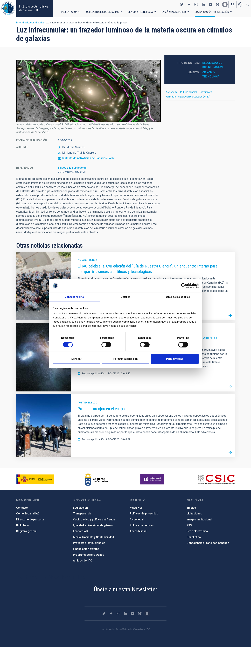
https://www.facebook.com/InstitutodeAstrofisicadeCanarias (189, 4)
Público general (188, 92)
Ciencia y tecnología (140, 12)
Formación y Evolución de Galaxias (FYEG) (188, 96)
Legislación (80, 507)
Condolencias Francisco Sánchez (208, 543)
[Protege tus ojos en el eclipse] (230, 452)
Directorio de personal (30, 519)
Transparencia (82, 513)
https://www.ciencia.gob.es (35, 479)
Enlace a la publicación (72, 167)
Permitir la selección (125, 358)
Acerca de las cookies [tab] (177, 297)
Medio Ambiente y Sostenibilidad (93, 537)
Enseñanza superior (174, 12)
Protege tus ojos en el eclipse (102, 408)
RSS (189, 525)
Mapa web (136, 507)
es (232, 4)
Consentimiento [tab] (74, 297)
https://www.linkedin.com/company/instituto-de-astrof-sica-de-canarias (203, 4)
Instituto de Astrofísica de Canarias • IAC (33, 8)
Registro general (26, 531)
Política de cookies (142, 525)
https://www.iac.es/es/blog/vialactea (224, 4)
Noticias (40, 22)
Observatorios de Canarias (102, 12)
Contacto (22, 507)
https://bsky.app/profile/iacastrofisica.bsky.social (217, 4)
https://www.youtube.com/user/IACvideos (210, 4)
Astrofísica (172, 92)
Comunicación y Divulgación (212, 12)
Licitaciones (194, 513)
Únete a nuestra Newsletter (125, 589)
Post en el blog (87, 402)
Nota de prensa (87, 260)
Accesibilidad (138, 531)
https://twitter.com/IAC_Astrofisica (181, 4)
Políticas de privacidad (144, 513)
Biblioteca (22, 525)
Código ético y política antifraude (94, 519)
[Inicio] (8, 8)
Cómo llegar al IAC (28, 513)
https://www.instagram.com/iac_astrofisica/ (196, 4)
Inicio (19, 22)
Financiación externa (86, 549)
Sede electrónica (197, 531)
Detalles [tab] (125, 297)
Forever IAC (80, 531)
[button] (88, 91)
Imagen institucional (199, 519)
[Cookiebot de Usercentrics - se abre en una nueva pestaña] (184, 285)
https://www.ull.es (152, 479)
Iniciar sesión (240, 4)
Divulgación (28, 22)
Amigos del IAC (82, 560)
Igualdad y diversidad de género (93, 525)
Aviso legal (137, 519)
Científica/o (206, 92)
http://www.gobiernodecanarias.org (96, 479)
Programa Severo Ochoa (88, 554)
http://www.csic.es (216, 479)
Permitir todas (174, 358)
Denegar (76, 358)
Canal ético (194, 537)
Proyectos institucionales (89, 543)
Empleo (191, 507)
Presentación (69, 12)
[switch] (106, 344)
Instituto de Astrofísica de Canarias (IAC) (88, 158)
